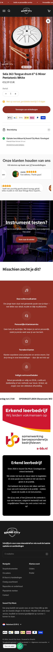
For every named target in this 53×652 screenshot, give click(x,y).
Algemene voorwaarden (39, 642)
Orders (31, 569)
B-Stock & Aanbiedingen (12, 577)
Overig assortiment (10, 582)
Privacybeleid (23, 642)
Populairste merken (10, 591)
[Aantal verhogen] (15, 93)
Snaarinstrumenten (10, 569)
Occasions (7, 573)
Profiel (31, 573)
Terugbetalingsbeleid (9, 642)
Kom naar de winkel (26, 239)
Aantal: (5, 88)
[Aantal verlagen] (6, 93)
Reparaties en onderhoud (13, 586)
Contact (6, 595)
